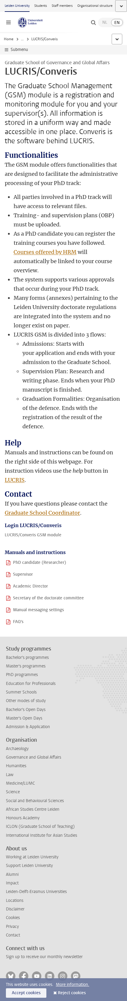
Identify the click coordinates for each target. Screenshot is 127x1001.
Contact (13, 935)
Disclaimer (15, 909)
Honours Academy (23, 818)
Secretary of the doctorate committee (48, 598)
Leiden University (17, 6)
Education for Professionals (31, 683)
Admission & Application (28, 727)
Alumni (12, 874)
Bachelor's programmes (27, 657)
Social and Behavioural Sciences (35, 801)
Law (10, 775)
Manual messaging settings (38, 610)
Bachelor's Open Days (25, 709)
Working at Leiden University (32, 857)
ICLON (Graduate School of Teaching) (40, 826)
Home (8, 39)
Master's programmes (25, 666)
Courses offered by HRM (45, 252)
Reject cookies (72, 993)
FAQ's (18, 622)
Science (13, 792)
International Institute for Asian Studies (41, 835)
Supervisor (23, 574)
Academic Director (30, 586)
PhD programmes (22, 674)
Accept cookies (26, 993)
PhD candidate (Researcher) (39, 562)
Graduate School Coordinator (42, 512)
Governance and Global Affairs (33, 757)
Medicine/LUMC (20, 783)
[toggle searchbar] (93, 22)
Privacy (12, 926)
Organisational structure (95, 6)
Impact (12, 883)
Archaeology (17, 748)
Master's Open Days (24, 718)
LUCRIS (15, 480)
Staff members (62, 6)
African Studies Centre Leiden (32, 809)
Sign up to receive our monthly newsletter (44, 957)
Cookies (13, 917)
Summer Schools (21, 692)
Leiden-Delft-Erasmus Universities (36, 891)
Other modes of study (26, 701)
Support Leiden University (29, 865)
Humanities (16, 766)
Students (40, 6)
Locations (14, 900)
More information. (72, 984)
